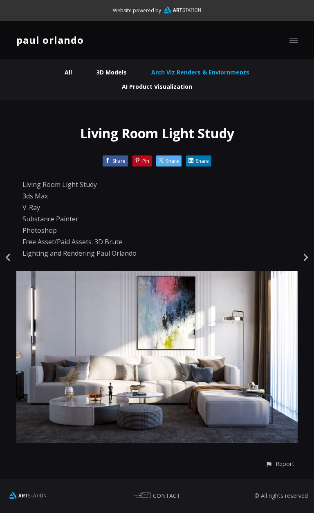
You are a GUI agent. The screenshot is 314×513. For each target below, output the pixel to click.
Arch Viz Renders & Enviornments (200, 72)
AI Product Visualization (157, 86)
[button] (280, 463)
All (68, 72)
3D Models (111, 72)
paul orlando (50, 40)
